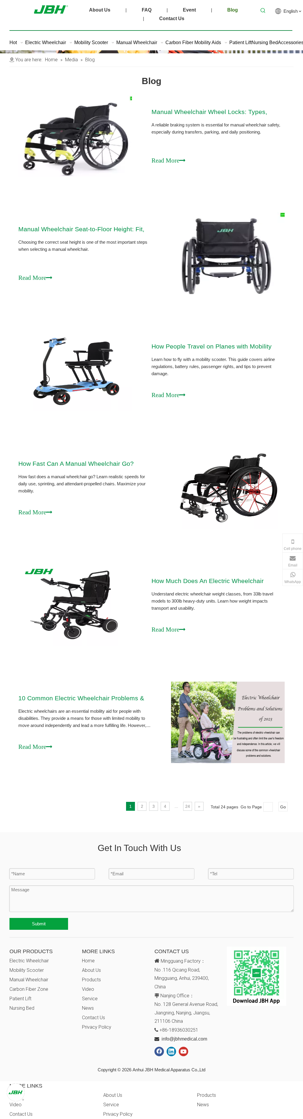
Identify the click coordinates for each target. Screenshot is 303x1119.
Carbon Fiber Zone (28, 989)
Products (91, 979)
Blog (232, 9)
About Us (99, 9)
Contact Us (171, 18)
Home (88, 961)
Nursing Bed (21, 1008)
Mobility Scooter (26, 970)
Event (189, 9)
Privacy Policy (96, 1027)
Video (88, 989)
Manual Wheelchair (28, 979)
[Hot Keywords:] (263, 10)
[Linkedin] (171, 1051)
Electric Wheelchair (29, 961)
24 (187, 806)
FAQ (147, 9)
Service (90, 998)
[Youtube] (183, 1051)
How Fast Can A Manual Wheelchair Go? (76, 463)
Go (283, 807)
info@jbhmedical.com (184, 1038)
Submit (39, 923)
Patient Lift (20, 998)
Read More (165, 158)
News (88, 1008)
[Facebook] (159, 1051)
